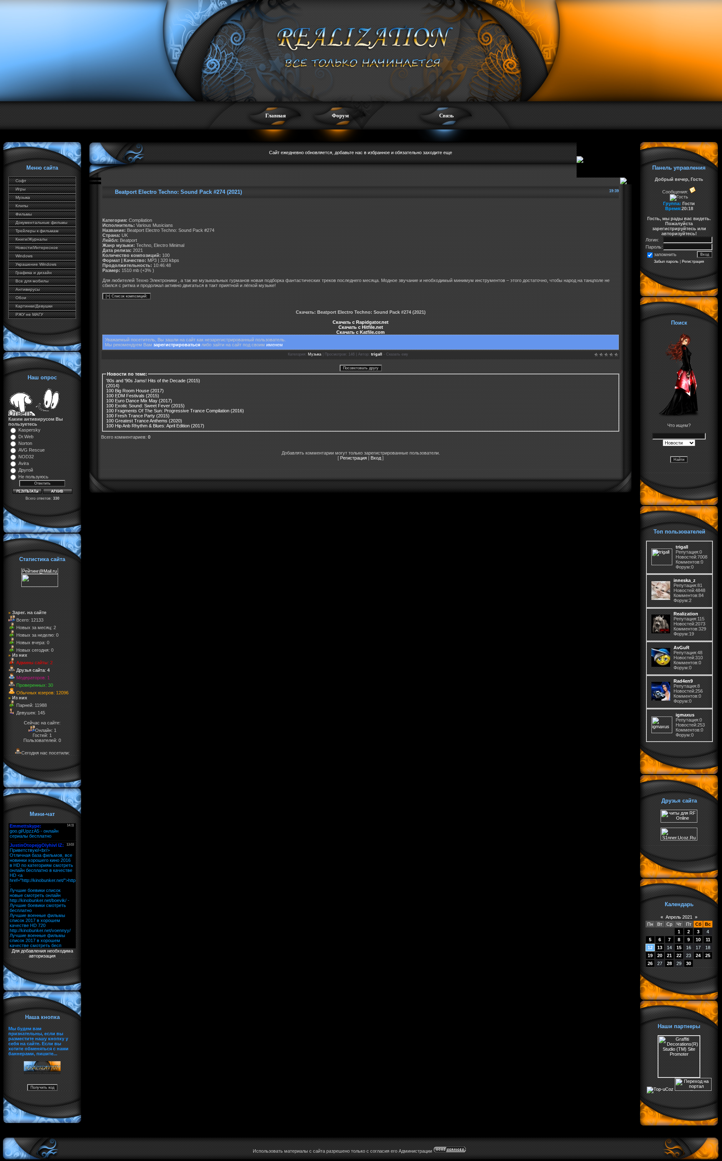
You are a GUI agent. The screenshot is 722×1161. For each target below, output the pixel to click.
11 (708, 939)
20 (659, 955)
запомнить (665, 254)
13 (659, 947)
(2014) (112, 385)
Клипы (21, 205)
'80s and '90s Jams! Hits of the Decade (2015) (153, 380)
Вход (376, 457)
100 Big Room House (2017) (135, 390)
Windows (24, 256)
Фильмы (23, 214)
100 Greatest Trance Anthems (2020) (144, 420)
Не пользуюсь (33, 476)
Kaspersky (29, 429)
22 (678, 955)
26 (650, 963)
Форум (340, 115)
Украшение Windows (35, 264)
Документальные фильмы (41, 222)
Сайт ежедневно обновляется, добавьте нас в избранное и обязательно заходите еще (360, 152)
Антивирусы (27, 289)
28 (669, 963)
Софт (20, 180)
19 (650, 955)
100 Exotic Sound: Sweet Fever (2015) (145, 405)
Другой (25, 470)
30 (688, 963)
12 (650, 947)
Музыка (22, 197)
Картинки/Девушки (34, 306)
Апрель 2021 (679, 917)
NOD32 (26, 456)
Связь (446, 115)
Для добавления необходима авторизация (42, 953)
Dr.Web (25, 436)
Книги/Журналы (31, 239)
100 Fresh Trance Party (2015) (138, 415)
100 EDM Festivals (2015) (132, 395)
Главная (275, 115)
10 (698, 939)
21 (669, 955)
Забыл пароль (666, 261)
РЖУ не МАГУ (29, 314)
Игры (20, 189)
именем (274, 344)
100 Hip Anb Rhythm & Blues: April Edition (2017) (155, 425)
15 (678, 947)
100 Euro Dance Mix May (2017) (139, 400)
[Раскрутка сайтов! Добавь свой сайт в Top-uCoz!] (660, 1089)
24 (698, 955)
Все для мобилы (31, 281)
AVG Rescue (31, 449)
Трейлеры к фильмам (36, 231)
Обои (20, 297)
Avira (23, 463)
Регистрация (353, 457)
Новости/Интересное (36, 247)
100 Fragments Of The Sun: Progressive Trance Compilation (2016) (175, 410)
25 (707, 955)
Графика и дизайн (33, 272)
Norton (25, 443)
